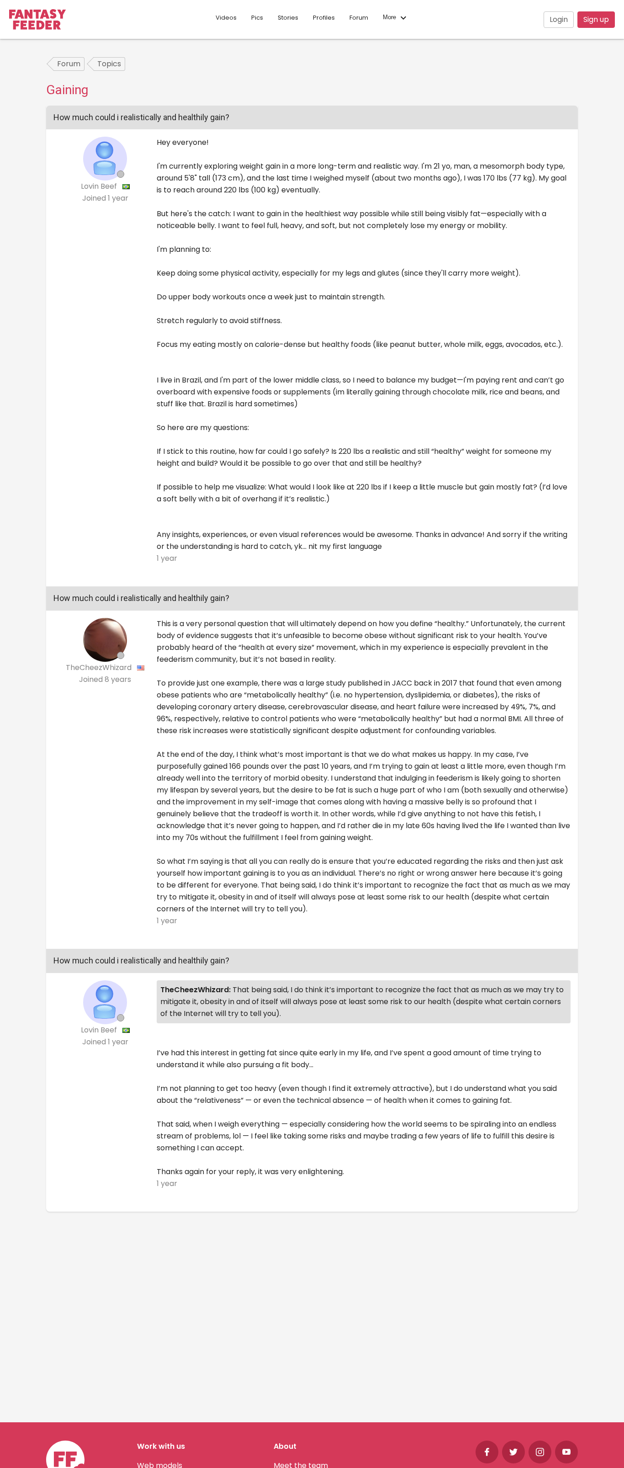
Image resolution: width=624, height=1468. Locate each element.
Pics (257, 17)
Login (559, 19)
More (390, 17)
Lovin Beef (100, 186)
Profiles (324, 17)
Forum (358, 17)
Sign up (596, 19)
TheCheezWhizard (99, 667)
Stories (288, 17)
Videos (226, 17)
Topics (109, 64)
